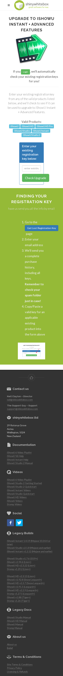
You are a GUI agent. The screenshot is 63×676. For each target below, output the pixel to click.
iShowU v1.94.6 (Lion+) (19, 562)
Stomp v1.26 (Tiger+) (18, 600)
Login (25, 71)
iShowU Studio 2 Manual (20, 463)
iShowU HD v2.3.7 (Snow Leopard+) (25, 583)
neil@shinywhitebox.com (20, 399)
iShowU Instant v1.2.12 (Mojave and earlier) (29, 551)
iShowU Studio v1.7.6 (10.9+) (22, 558)
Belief (10, 648)
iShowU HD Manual (17, 621)
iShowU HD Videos (17, 497)
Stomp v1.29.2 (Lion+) (18, 569)
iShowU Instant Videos (19, 490)
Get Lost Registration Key (41, 228)
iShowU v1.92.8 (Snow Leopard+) (24, 579)
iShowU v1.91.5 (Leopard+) (21, 586)
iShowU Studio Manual (19, 617)
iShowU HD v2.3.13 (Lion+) (21, 576)
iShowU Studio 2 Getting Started (24, 483)
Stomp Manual (14, 628)
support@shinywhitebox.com (22, 409)
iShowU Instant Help (17, 459)
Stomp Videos (14, 504)
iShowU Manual (15, 624)
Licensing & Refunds (17, 671)
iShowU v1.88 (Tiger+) (18, 597)
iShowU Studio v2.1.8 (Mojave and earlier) (29, 547)
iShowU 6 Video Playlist (19, 452)
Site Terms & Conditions (20, 664)
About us (12, 644)
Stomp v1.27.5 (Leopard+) (21, 593)
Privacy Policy (14, 668)
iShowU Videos (15, 501)
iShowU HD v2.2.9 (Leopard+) (22, 590)
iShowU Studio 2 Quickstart (22, 486)
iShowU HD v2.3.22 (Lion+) (21, 565)
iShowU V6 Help (15, 456)
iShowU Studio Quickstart (21, 493)
